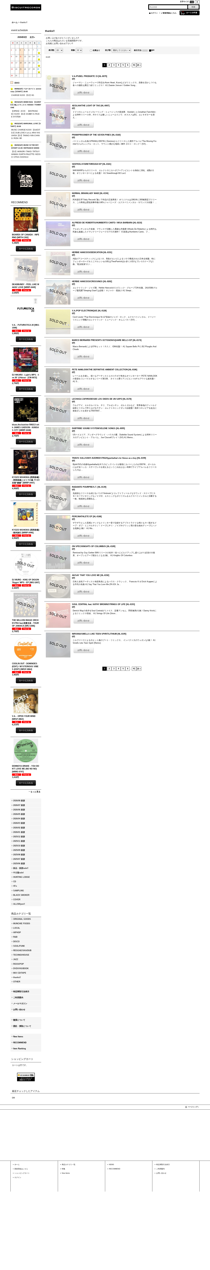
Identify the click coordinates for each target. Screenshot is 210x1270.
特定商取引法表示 (21, 991)
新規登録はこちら (169, 13)
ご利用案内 (18, 997)
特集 (63, 1169)
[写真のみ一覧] (145, 50)
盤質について (19, 1020)
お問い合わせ (19, 1009)
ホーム (17, 1164)
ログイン (154, 13)
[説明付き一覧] (152, 50)
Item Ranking (19, 1048)
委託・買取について (22, 1026)
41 (134, 65)
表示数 (52, 50)
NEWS (111, 1164)
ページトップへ (193, 1107)
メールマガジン (20, 1003)
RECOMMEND (19, 1042)
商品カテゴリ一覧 (68, 1164)
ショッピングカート (22, 1173)
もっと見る (35, 792)
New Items (18, 1036)
